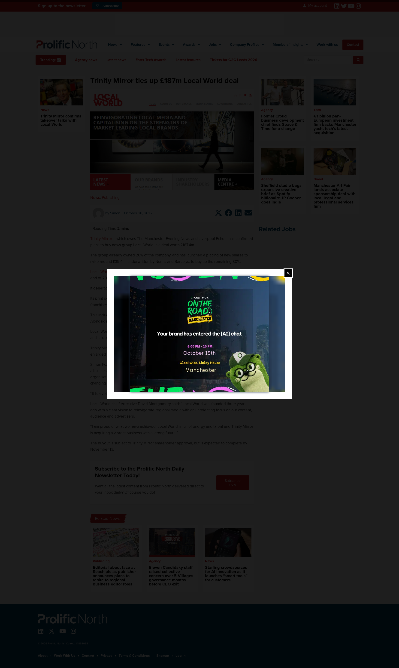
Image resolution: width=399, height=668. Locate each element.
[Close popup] (288, 273)
